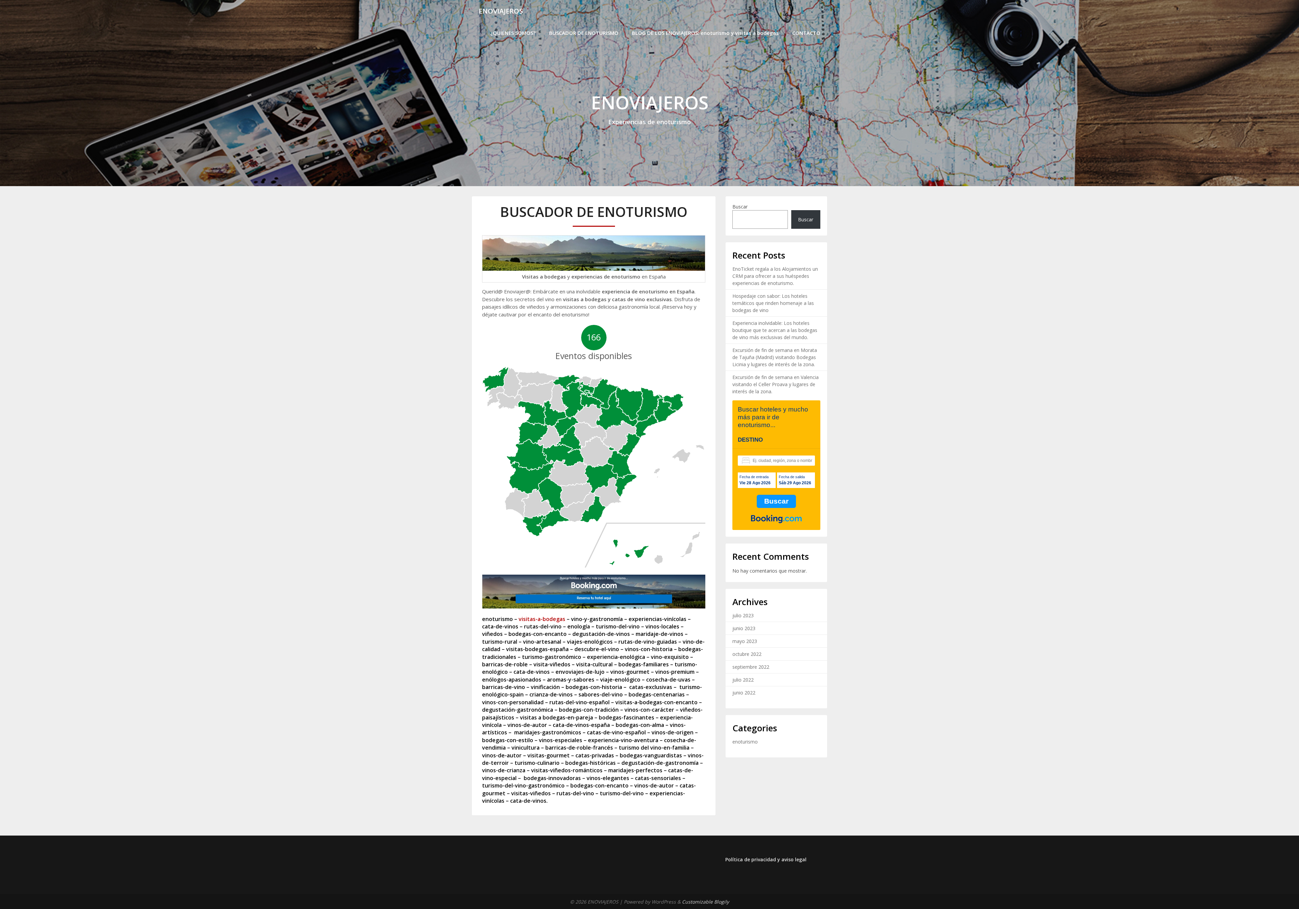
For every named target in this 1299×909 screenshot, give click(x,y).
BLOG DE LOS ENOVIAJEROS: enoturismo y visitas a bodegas (705, 32)
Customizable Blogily (705, 902)
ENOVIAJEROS (501, 11)
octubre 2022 (746, 654)
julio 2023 (743, 615)
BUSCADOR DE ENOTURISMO (583, 32)
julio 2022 (743, 680)
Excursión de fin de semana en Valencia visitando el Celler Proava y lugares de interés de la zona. (775, 384)
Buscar (740, 206)
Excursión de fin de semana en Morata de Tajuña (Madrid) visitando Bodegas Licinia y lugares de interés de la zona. (774, 357)
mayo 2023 (744, 641)
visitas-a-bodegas (542, 619)
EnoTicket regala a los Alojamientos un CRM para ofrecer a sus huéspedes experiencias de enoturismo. (775, 276)
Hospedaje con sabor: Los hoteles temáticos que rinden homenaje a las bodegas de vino (773, 303)
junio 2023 (743, 628)
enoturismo (745, 741)
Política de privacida (749, 859)
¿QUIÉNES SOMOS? (512, 32)
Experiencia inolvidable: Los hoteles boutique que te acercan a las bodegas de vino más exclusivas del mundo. (774, 330)
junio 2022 (743, 692)
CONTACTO (806, 32)
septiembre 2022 (750, 667)
